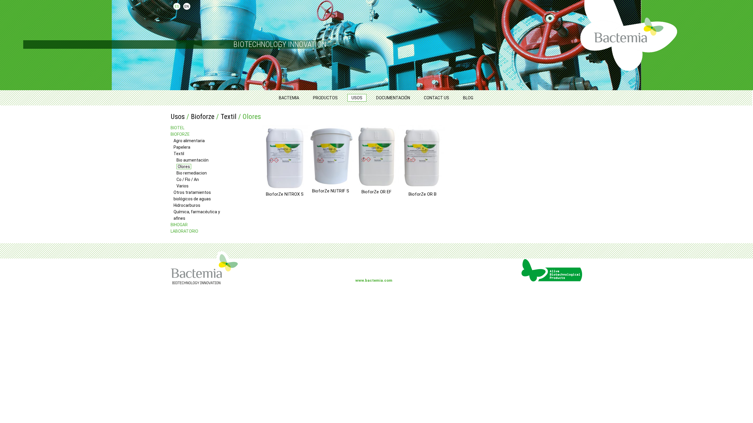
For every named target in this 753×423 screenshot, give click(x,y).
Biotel (177, 127)
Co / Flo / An (187, 179)
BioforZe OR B (423, 194)
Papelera (182, 147)
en (186, 6)
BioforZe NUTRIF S (330, 190)
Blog (468, 97)
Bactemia (289, 97)
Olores (184, 166)
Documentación (393, 97)
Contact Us (436, 97)
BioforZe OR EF (376, 191)
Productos (325, 97)
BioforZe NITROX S (285, 194)
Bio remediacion (191, 173)
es (177, 6)
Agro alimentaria (189, 140)
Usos (356, 97)
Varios (182, 186)
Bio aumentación (192, 160)
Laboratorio (184, 231)
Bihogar (179, 224)
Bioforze (202, 117)
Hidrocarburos (187, 205)
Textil (228, 117)
